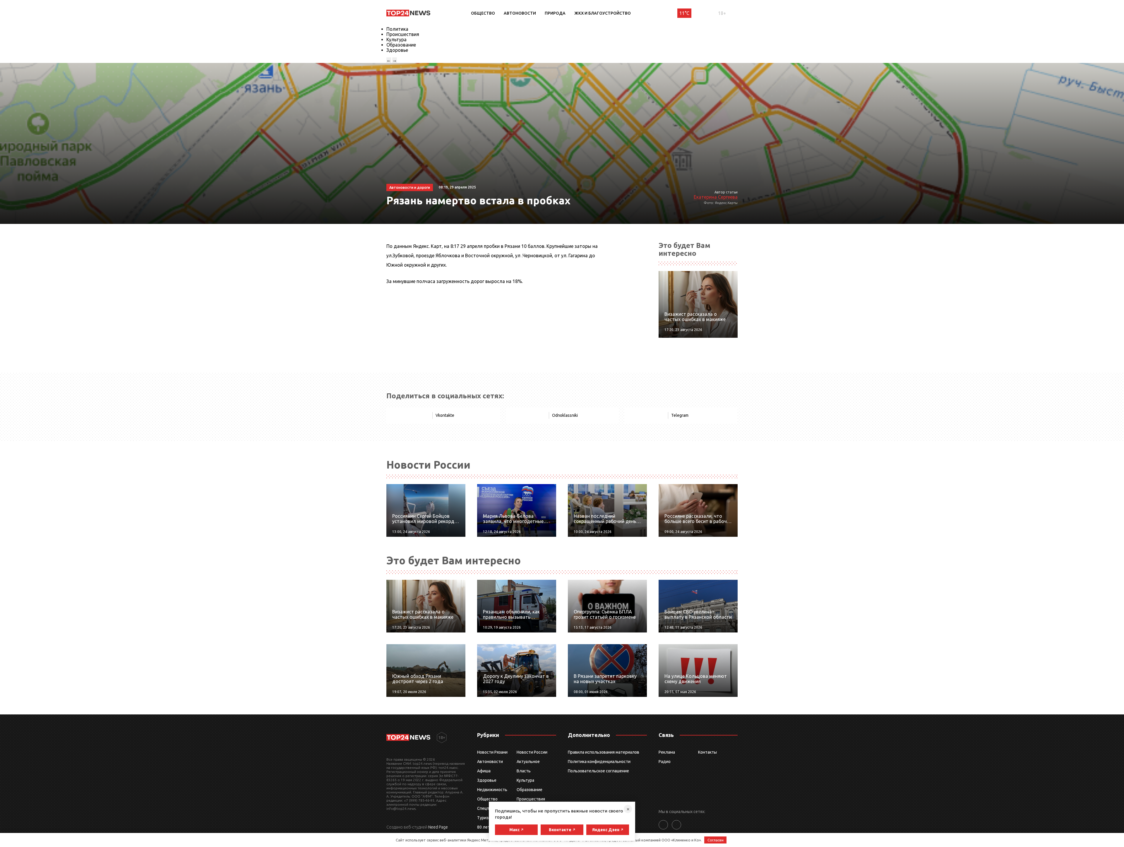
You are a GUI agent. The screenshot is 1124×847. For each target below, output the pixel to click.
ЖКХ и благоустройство (602, 13)
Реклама (667, 752)
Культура (396, 39)
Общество (483, 13)
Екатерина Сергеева (716, 197)
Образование (401, 44)
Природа (555, 13)
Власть (524, 771)
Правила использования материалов (603, 752)
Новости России (532, 752)
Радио (665, 761)
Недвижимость (492, 789)
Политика (397, 29)
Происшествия (402, 34)
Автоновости (520, 13)
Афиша (484, 771)
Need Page (438, 827)
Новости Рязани (492, 752)
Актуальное (528, 761)
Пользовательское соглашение (598, 771)
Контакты (707, 752)
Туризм (484, 817)
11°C (684, 13)
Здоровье (397, 50)
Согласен (715, 840)
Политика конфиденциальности (599, 761)
